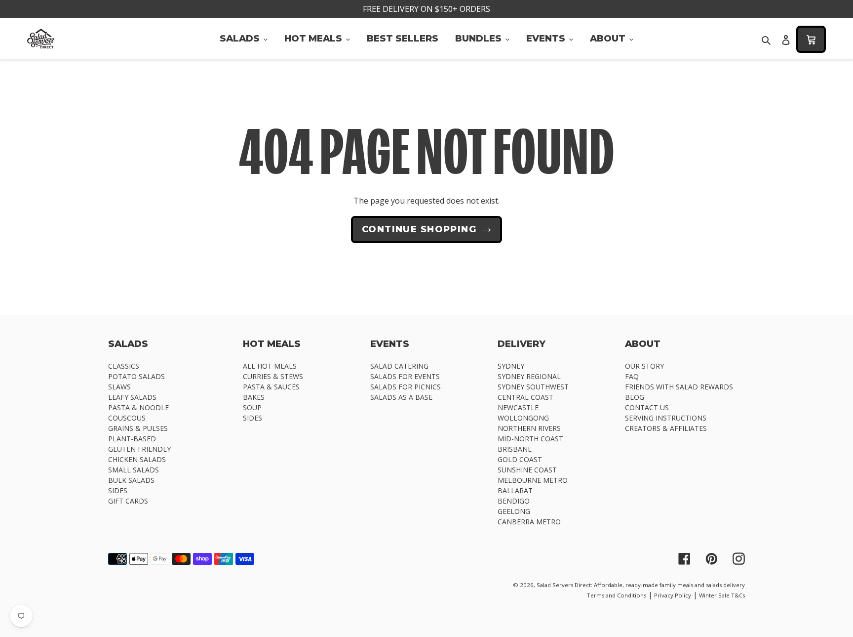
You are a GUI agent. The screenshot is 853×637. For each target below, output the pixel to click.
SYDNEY (511, 366)
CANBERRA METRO (529, 521)
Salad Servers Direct (564, 585)
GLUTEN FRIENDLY (139, 449)
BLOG (634, 397)
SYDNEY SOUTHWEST (533, 386)
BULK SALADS (131, 480)
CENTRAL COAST (525, 397)
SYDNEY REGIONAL (529, 376)
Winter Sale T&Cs (722, 595)
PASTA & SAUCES (271, 386)
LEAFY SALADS (132, 397)
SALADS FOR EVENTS (405, 376)
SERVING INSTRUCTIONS (665, 418)
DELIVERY (521, 343)
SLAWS (119, 386)
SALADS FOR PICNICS (405, 386)
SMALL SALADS (133, 469)
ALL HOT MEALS (270, 366)
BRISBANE (515, 449)
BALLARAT (515, 490)
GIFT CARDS (128, 501)
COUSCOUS (127, 418)
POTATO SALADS (136, 376)
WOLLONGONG (523, 418)
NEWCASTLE (518, 407)
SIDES (117, 490)
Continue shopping (419, 229)
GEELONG (514, 511)
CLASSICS (123, 366)
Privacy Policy (672, 595)
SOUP (252, 407)
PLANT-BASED (132, 438)
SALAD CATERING (399, 366)
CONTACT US (647, 407)
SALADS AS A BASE (401, 397)
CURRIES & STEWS (273, 376)
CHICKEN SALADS (137, 459)
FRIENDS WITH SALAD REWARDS (679, 386)
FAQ (632, 376)
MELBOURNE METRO (533, 480)
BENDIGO (514, 501)
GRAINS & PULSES (138, 428)
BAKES (254, 397)
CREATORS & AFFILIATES (666, 428)
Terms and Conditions (616, 595)
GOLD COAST (520, 459)
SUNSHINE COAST (527, 469)
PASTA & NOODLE (138, 407)
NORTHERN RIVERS (529, 428)
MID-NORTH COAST (530, 438)
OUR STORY (644, 366)
